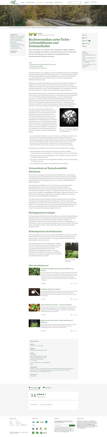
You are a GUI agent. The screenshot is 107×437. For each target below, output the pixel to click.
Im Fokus (22, 2)
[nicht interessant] (41, 404)
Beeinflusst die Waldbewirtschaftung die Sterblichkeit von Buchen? (57, 269)
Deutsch (92, 1)
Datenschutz (18, 423)
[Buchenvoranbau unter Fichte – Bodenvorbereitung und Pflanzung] (34, 326)
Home (11, 421)
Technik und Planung (30, 2)
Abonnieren (72, 425)
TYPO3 (16, 433)
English (95, 1)
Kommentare (48, 387)
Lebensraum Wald (49, 2)
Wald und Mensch (58, 2)
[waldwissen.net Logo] (14, 2)
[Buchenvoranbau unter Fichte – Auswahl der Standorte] (34, 311)
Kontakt (11, 423)
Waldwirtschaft (40, 2)
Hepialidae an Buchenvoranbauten (51, 289)
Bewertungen (35, 387)
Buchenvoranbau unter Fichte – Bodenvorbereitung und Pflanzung (57, 321)
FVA (70, 430)
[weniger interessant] (43, 404)
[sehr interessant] (51, 404)
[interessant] (48, 404)
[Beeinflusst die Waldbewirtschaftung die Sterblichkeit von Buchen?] (34, 277)
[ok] (46, 404)
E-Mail (83, 67)
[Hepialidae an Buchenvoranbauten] (34, 295)
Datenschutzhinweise (65, 431)
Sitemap (17, 421)
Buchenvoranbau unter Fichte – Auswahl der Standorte (56, 304)
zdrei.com (26, 432)
